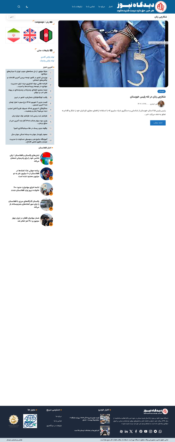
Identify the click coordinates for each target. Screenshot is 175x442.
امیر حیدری (154, 103)
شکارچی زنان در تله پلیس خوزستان (148, 97)
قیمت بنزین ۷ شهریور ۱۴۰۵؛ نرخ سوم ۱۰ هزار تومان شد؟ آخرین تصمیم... (28, 103)
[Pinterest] (141, 431)
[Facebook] (136, 431)
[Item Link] (46, 158)
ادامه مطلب (157, 122)
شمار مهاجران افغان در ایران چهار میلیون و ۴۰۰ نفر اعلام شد (25, 220)
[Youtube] (145, 431)
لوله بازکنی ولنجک (47, 60)
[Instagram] (150, 431)
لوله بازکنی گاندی (47, 57)
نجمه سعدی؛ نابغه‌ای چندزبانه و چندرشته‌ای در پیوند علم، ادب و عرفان (27, 91)
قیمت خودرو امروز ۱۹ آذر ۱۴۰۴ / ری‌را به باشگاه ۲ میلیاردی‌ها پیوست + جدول (84, 419)
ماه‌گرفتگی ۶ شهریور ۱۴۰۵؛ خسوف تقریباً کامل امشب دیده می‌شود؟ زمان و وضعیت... (27, 110)
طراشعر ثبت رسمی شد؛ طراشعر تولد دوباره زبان (29, 115)
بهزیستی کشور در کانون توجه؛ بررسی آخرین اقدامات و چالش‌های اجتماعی (27, 79)
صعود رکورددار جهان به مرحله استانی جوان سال (29, 134)
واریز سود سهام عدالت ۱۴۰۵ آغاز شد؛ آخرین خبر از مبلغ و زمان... (28, 122)
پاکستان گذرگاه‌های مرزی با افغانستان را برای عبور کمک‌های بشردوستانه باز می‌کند (23, 204)
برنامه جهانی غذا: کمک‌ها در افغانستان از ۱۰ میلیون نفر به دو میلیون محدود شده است (26, 173)
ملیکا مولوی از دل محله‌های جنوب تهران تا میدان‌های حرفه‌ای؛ (27, 73)
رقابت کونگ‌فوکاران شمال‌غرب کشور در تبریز (30, 97)
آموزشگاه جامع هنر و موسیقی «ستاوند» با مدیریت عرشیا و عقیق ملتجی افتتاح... (28, 140)
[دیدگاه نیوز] (141, 6)
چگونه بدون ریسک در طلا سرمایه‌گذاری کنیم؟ (30, 128)
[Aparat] (121, 431)
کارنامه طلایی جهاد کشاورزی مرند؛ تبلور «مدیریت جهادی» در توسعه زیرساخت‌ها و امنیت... (29, 85)
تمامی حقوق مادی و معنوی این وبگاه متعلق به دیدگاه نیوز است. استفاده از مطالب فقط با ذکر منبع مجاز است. (134, 440)
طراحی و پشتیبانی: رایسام (14, 440)
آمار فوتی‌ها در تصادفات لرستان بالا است (86, 430)
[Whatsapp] (160, 431)
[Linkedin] (126, 431)
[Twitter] (131, 431)
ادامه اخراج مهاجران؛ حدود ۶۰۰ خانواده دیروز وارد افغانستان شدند (25, 189)
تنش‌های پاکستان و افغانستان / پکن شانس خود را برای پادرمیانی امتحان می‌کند (24, 158)
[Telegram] (155, 431)
